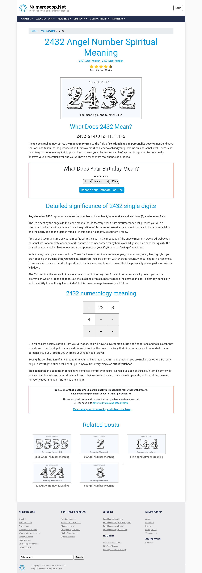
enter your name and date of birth (110, 403)
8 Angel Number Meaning (99, 485)
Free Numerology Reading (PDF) (117, 522)
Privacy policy (151, 530)
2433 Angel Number (112, 60)
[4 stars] (105, 66)
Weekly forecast (26, 537)
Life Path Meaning (110, 546)
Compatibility (99, 18)
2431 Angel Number (89, 60)
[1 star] (91, 66)
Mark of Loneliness (69, 533)
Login (178, 8)
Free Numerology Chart (113, 519)
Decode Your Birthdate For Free (102, 190)
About (148, 519)
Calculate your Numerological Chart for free (101, 409)
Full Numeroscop (68, 519)
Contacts (149, 542)
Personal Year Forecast (71, 522)
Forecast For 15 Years (28, 530)
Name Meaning (25, 522)
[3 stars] (101, 66)
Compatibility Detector (70, 530)
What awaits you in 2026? (30, 533)
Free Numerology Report (113, 526)
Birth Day (22, 519)
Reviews (148, 526)
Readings (63, 18)
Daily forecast (25, 540)
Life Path (79, 18)
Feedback (149, 522)
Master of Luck (67, 526)
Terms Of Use (151, 533)
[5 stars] (110, 66)
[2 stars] (96, 66)
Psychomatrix (24, 526)
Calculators (44, 18)
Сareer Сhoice (25, 547)
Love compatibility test (28, 544)
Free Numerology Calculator (115, 530)
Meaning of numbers (112, 542)
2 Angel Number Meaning (99, 456)
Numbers (118, 18)
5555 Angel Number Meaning (52, 456)
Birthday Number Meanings (114, 549)
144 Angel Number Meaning (146, 456)
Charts (26, 18)
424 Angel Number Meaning (52, 485)
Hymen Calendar (68, 537)
